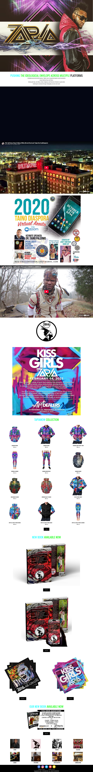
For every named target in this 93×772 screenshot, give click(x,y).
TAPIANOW (44, 771)
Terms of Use (51, 769)
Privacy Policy (41, 769)
